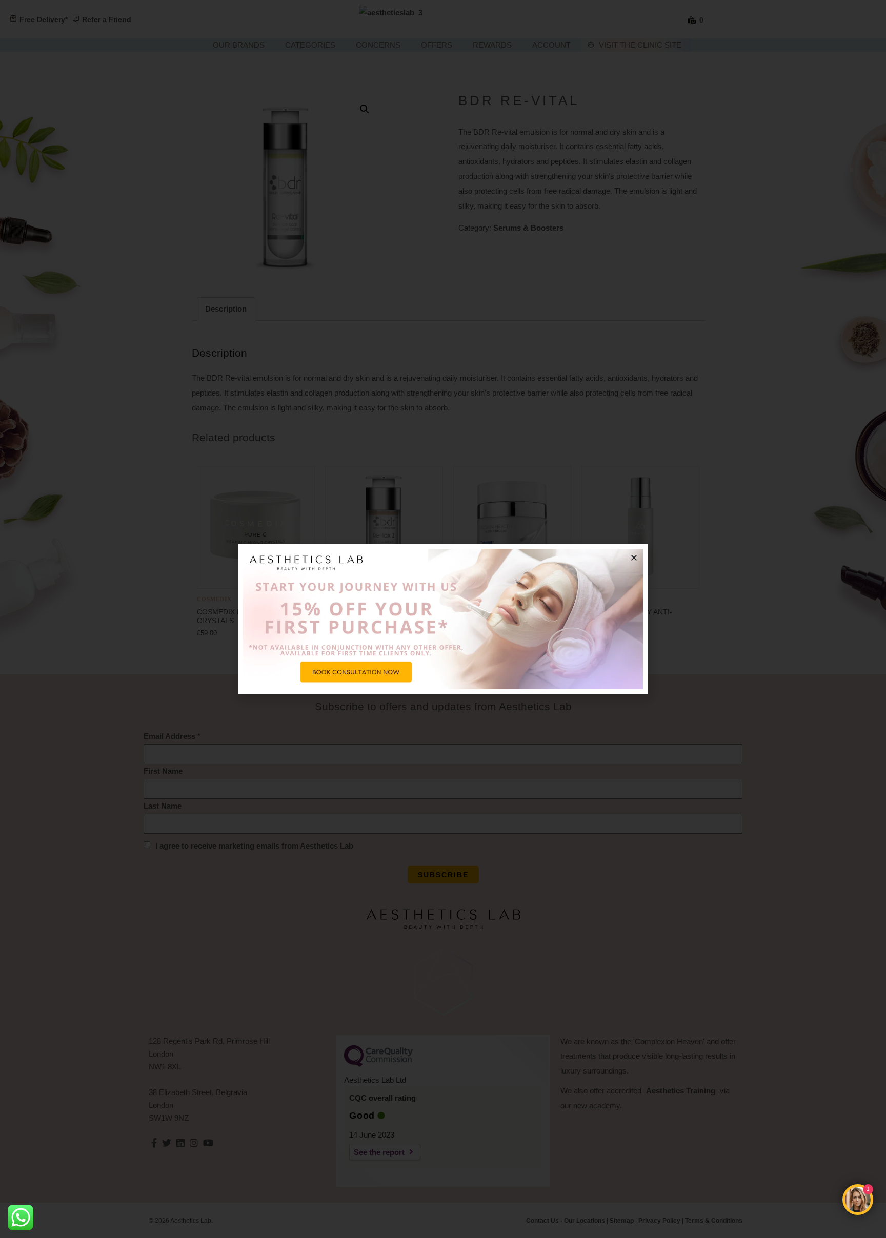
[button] (634, 558)
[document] (443, 619)
